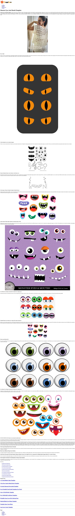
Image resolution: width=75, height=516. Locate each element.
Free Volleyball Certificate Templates (8, 495)
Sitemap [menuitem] (3, 8)
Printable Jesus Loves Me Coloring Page (9, 498)
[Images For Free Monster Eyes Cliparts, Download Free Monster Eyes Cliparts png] (37, 257)
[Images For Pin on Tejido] (37, 34)
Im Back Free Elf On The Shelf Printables (8, 469)
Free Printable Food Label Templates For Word (11, 489)
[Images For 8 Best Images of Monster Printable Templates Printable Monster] (37, 183)
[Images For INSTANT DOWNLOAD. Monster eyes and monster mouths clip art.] (37, 415)
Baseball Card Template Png (6, 463)
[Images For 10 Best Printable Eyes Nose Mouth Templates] (37, 99)
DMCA (3, 513)
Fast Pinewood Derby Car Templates (7, 466)
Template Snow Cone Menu (6, 504)
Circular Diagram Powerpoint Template (9, 486)
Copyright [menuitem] (3, 5)
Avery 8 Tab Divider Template (7, 492)
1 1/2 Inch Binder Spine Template (7, 480)
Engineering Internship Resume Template (7, 476)
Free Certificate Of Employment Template (8, 472)
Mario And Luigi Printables (6, 470)
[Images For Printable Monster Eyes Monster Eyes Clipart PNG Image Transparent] (37, 306)
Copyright (3, 512)
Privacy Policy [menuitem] (4, 7)
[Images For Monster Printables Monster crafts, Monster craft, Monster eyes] (37, 158)
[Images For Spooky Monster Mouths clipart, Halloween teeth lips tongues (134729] (37, 207)
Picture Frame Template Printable (6, 475)
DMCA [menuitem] (3, 6)
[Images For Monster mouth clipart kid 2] (37, 331)
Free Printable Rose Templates (6, 473)
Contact (3, 511)
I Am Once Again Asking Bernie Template (9, 483)
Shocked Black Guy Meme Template (8, 501)
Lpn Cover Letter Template (6, 507)
